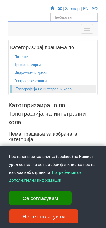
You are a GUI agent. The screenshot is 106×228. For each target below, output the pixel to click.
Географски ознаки (30, 80)
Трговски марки (27, 64)
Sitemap (72, 8)
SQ (95, 8)
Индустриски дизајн (31, 72)
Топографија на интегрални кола (44, 88)
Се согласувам (40, 197)
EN (85, 8)
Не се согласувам (44, 216)
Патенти (21, 56)
